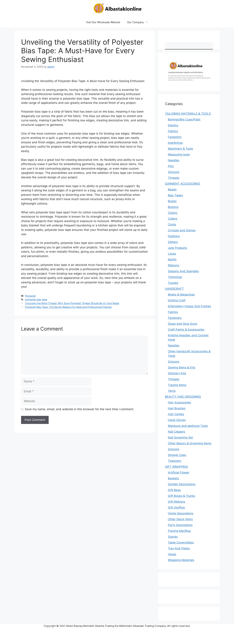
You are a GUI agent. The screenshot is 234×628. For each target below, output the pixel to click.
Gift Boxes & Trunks (181, 496)
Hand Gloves (177, 420)
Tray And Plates (179, 548)
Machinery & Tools (180, 148)
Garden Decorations (181, 484)
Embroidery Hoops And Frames (189, 306)
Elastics (173, 125)
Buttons (173, 207)
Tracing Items (177, 385)
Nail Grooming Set (180, 437)
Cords (172, 224)
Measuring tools (179, 154)
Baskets (173, 478)
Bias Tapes (175, 195)
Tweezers (174, 461)
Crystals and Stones (182, 230)
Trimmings (175, 277)
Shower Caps (177, 455)
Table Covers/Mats (181, 542)
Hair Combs (176, 414)
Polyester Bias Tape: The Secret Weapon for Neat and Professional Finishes (68, 307)
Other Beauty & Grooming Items (189, 443)
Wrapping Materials (181, 560)
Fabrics (173, 131)
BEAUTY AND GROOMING (183, 396)
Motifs (172, 259)
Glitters (173, 242)
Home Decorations (180, 513)
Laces (172, 253)
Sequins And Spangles (183, 271)
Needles (173, 160)
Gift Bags (174, 490)
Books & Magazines (181, 294)
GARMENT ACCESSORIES (182, 183)
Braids (172, 201)
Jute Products (177, 248)
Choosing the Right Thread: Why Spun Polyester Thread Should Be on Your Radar (72, 303)
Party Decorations (180, 525)
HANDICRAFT (174, 288)
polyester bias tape (36, 299)
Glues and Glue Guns (182, 323)
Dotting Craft (177, 300)
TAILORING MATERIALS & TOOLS (188, 113)
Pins (171, 166)
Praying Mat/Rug (179, 531)
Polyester (30, 295)
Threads (173, 178)
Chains (172, 213)
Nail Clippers (176, 431)
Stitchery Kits (177, 373)
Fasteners (175, 137)
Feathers (174, 236)
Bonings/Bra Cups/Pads (184, 119)
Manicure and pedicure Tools (188, 426)
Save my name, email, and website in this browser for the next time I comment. (79, 409)
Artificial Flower (178, 472)
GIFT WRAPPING (176, 466)
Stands (173, 536)
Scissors (173, 172)
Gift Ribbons (176, 501)
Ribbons (173, 265)
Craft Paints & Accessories (186, 329)
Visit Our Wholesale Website (103, 22)
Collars (172, 218)
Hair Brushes (177, 408)
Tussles (173, 283)
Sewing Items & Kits (181, 367)
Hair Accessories (179, 402)
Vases (172, 554)
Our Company (135, 22)
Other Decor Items (180, 519)
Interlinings (175, 143)
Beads (172, 189)
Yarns (172, 391)
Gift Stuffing (176, 507)
